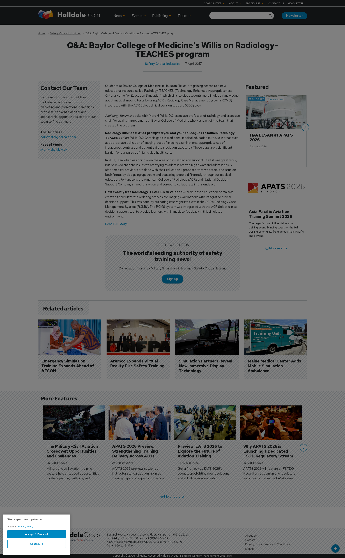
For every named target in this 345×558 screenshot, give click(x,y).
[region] (36, 534)
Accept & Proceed (36, 534)
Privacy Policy (25, 526)
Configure (36, 543)
